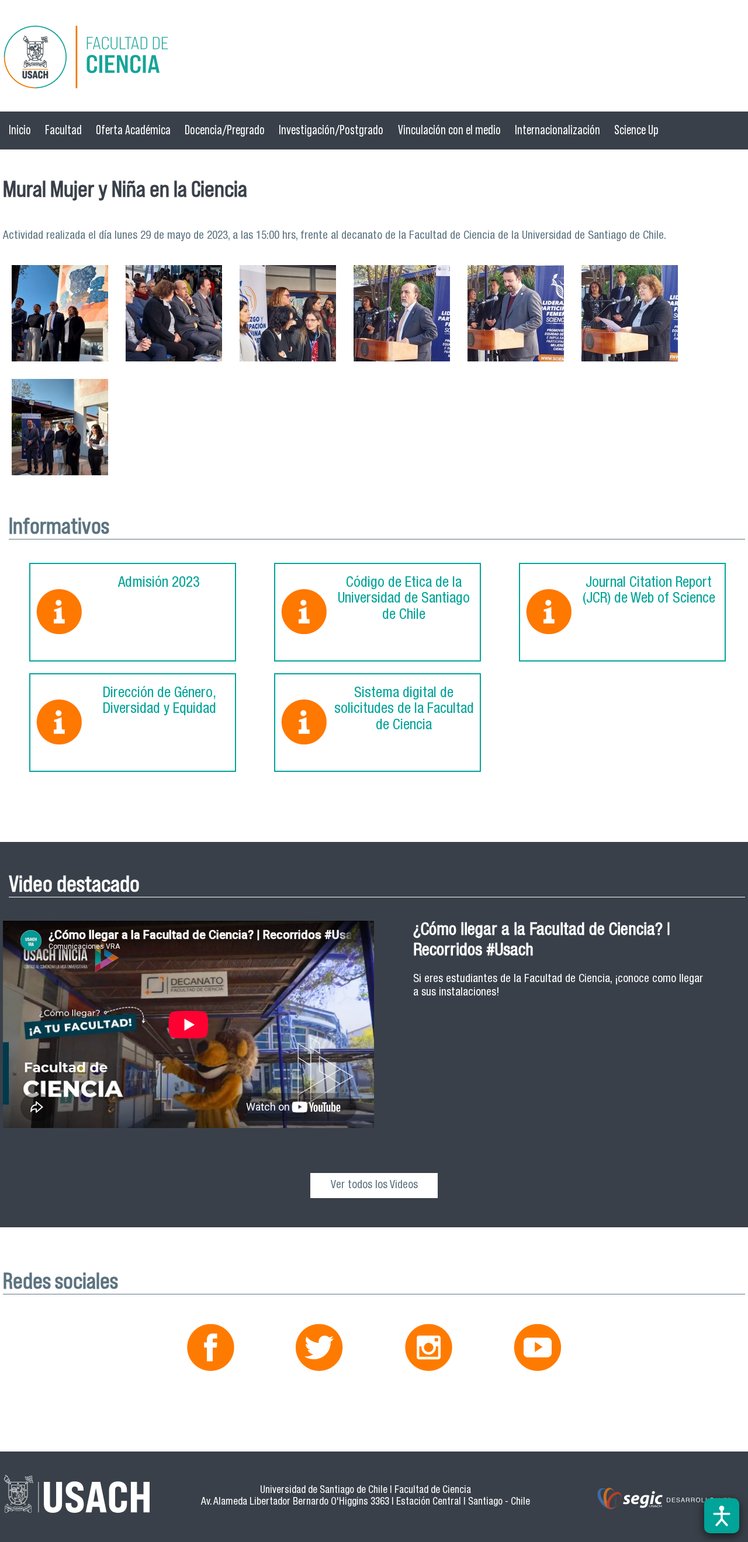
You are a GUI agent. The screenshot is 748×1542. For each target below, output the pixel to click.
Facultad (63, 130)
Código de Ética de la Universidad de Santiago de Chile (404, 599)
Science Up (636, 130)
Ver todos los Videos (374, 1185)
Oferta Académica (133, 130)
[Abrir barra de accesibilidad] (721, 1515)
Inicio (20, 130)
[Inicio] (374, 58)
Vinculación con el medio (449, 130)
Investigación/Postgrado (331, 130)
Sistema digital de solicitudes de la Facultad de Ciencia (404, 710)
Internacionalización (557, 130)
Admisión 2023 (159, 583)
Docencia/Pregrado (225, 130)
